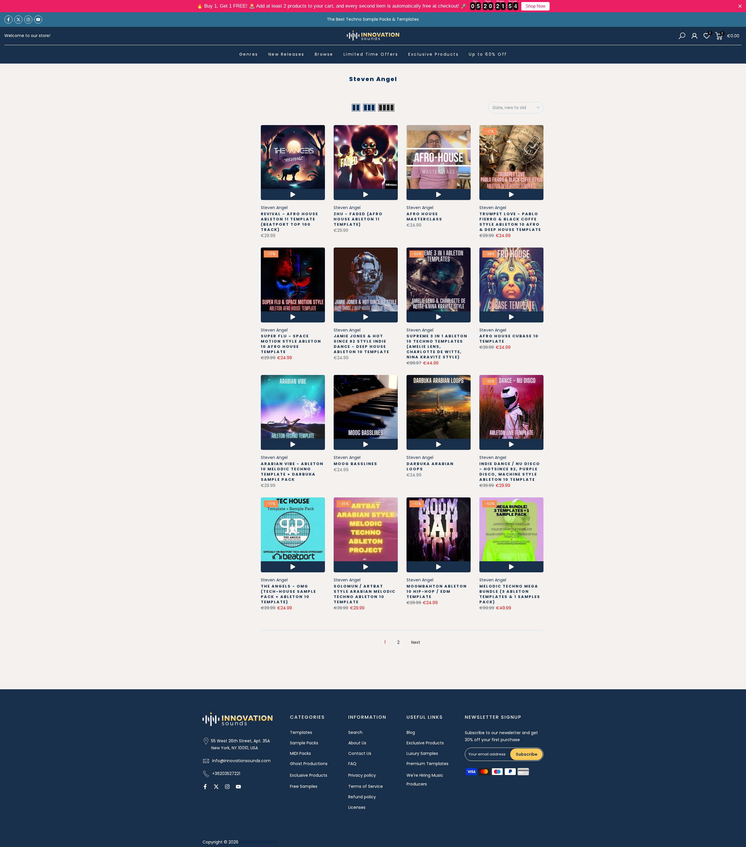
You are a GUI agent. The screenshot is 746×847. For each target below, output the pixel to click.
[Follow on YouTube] (38, 19)
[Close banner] (740, 6)
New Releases (286, 54)
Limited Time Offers (371, 54)
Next (415, 642)
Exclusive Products (433, 54)
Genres (248, 54)
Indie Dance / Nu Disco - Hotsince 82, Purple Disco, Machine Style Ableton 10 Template (509, 471)
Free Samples (303, 786)
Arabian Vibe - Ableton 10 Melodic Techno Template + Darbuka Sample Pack (292, 471)
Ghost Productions (309, 764)
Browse (324, 54)
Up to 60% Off (488, 54)
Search (355, 732)
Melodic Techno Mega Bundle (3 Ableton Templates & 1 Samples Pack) (509, 594)
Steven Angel (274, 208)
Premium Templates (427, 764)
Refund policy (362, 797)
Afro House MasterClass (424, 216)
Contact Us (359, 753)
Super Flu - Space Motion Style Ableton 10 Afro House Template (291, 344)
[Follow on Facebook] (8, 19)
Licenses (356, 807)
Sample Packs (304, 743)
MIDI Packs (300, 753)
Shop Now (536, 6)
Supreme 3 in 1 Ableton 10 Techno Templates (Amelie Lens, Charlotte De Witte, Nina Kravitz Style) (437, 346)
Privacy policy (362, 775)
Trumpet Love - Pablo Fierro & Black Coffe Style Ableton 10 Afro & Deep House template (510, 221)
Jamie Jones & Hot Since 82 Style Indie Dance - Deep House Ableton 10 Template (361, 344)
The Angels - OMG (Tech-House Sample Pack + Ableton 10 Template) (288, 594)
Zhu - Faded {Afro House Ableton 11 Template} (358, 219)
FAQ (352, 764)
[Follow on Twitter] (18, 19)
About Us (357, 743)
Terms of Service (365, 786)
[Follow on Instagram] (28, 19)
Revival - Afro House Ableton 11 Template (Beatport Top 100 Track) (289, 221)
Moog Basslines (355, 464)
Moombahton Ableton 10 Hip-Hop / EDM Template (437, 591)
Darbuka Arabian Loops (430, 466)
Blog (411, 732)
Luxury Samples (422, 753)
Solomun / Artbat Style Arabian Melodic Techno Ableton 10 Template (364, 594)
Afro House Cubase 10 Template (509, 338)
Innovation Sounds (258, 842)
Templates (301, 732)
